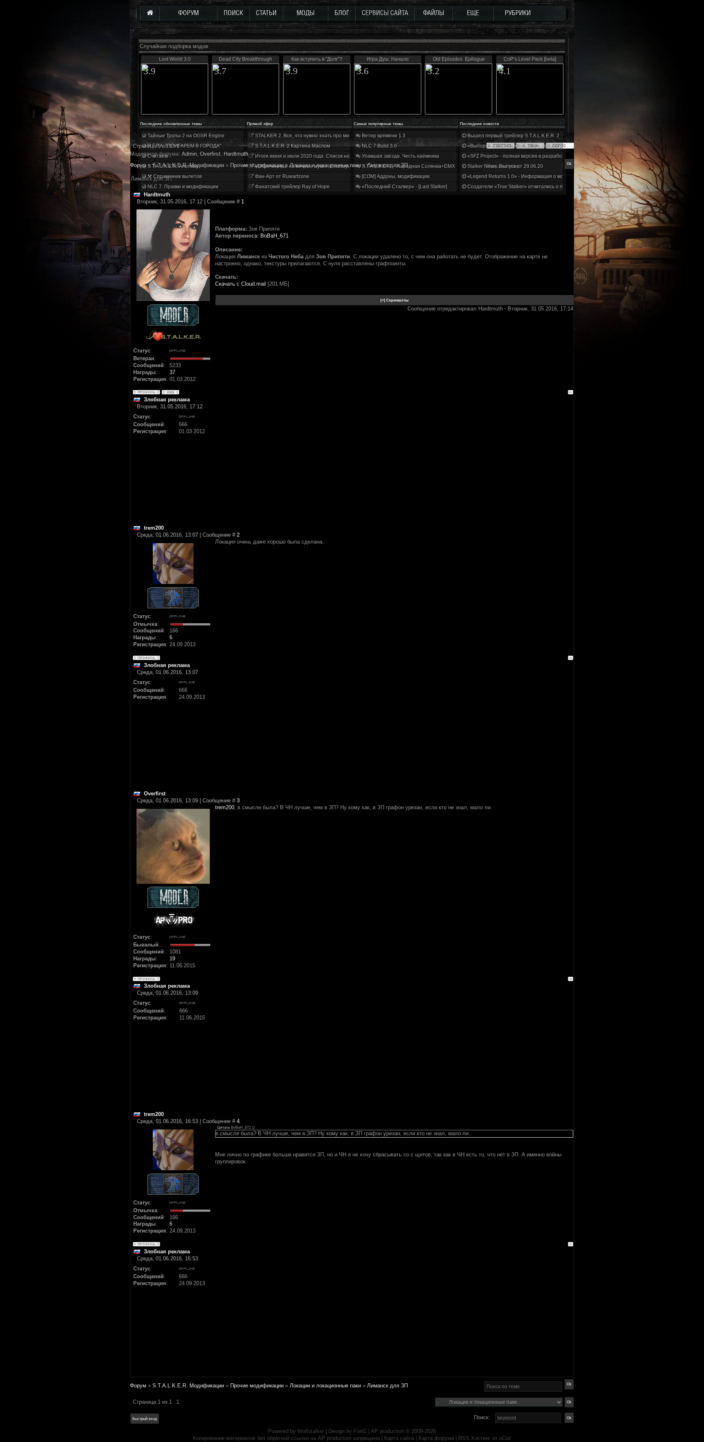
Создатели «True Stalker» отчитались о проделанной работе (537, 186)
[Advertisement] (394, 467)
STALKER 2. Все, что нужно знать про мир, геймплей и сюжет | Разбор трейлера (347, 136)
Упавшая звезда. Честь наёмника (400, 156)
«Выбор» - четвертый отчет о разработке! (515, 146)
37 (172, 372)
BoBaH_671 (274, 236)
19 (172, 958)
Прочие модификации (257, 1386)
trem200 (224, 807)
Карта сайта (399, 1438)
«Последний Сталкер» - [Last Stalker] (404, 186)
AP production (387, 1431)
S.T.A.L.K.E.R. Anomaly (172, 166)
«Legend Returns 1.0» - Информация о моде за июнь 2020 (533, 176)
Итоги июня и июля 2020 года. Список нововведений (315, 156)
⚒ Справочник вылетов (174, 176)
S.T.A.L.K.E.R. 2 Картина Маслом (292, 146)
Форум (138, 165)
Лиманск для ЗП (387, 1386)
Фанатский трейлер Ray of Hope (292, 186)
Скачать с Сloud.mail (240, 284)
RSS (463, 1438)
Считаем (157, 156)
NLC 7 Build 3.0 (379, 146)
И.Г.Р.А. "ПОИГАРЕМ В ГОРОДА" (183, 146)
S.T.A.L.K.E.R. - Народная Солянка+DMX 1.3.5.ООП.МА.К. (427, 166)
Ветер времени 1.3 (383, 136)
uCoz (505, 1438)
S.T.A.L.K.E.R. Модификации (188, 1386)
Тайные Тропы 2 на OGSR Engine (185, 136)
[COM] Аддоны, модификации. (396, 176)
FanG (361, 1431)
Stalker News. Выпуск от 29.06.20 (504, 166)
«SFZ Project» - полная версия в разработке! (518, 156)
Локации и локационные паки (325, 1386)
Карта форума (436, 1438)
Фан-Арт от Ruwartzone (281, 176)
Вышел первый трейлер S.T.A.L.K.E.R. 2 (512, 136)
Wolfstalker (310, 1431)
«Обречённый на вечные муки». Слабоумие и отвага (315, 166)
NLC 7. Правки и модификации (182, 186)
